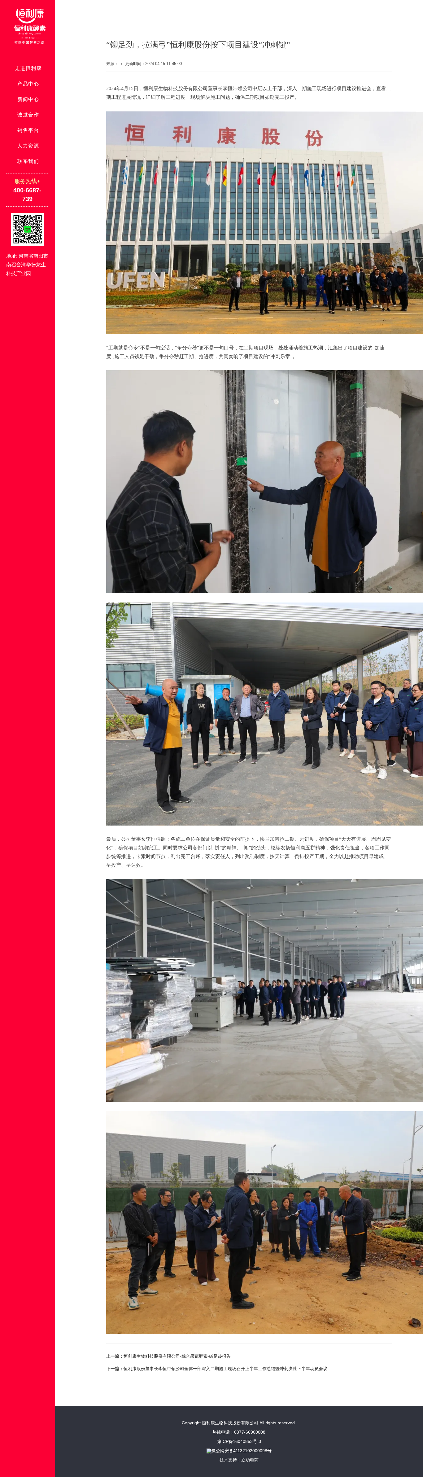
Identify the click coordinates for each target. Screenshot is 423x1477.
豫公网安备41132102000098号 (242, 1450)
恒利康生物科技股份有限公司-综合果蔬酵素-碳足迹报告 (177, 1356)
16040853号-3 (247, 1441)
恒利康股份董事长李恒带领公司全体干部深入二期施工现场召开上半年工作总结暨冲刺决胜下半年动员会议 (225, 1368)
